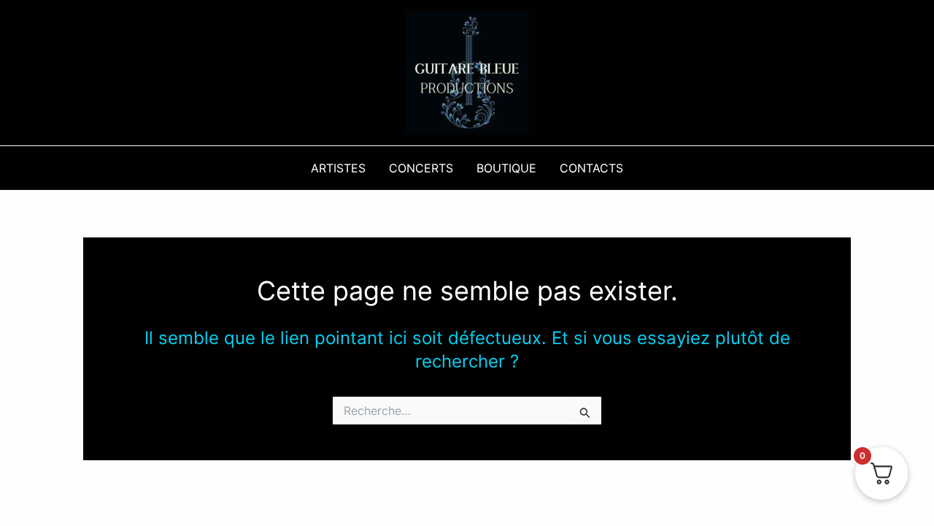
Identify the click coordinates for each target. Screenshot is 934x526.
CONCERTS (421, 168)
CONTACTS (591, 168)
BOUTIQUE (506, 168)
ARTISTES (338, 168)
